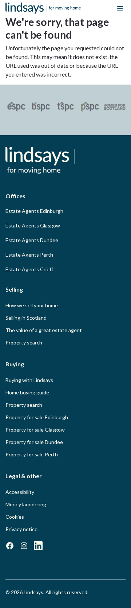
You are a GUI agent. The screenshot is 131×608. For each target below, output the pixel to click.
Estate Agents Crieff (29, 269)
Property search (23, 342)
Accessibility (19, 492)
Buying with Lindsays (29, 380)
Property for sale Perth (31, 454)
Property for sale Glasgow (35, 429)
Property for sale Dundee (34, 442)
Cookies (14, 517)
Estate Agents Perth (29, 255)
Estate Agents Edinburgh (34, 211)
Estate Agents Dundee (31, 240)
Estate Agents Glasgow (32, 225)
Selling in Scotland (26, 318)
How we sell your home (31, 305)
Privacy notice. (22, 529)
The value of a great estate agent (43, 330)
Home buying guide (27, 392)
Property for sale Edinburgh (36, 417)
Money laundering (25, 504)
